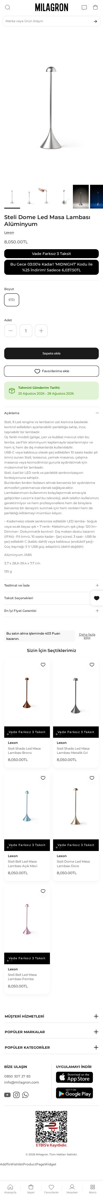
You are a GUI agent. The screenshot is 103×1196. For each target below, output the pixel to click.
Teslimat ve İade (17, 585)
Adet (8, 320)
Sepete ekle (51, 353)
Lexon (9, 232)
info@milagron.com (21, 1082)
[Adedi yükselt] (41, 330)
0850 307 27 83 (17, 1076)
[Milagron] (51, 7)
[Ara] (7, 7)
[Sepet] (95, 7)
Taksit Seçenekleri (18, 598)
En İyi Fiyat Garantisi (20, 611)
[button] (51, 1016)
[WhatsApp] (84, 7)
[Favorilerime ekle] (43, 664)
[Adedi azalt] (10, 330)
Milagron (42, 1154)
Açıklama (11, 413)
